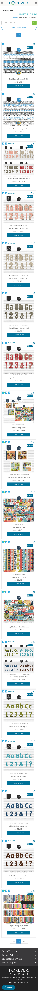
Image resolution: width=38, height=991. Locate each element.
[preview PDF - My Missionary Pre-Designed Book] (31, 442)
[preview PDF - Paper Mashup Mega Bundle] (31, 890)
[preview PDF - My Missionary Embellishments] (31, 592)
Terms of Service (25, 982)
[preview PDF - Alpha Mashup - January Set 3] (31, 791)
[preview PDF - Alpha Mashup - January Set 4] (31, 841)
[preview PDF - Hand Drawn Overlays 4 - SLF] (31, 94)
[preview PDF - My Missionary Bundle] (31, 392)
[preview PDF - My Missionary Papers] (31, 542)
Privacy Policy (12, 982)
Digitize (15, 17)
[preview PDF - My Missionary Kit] (31, 492)
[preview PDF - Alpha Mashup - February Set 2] (31, 243)
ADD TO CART (19, 86)
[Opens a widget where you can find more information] (8, 987)
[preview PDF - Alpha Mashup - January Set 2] (31, 741)
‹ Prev (13, 35)
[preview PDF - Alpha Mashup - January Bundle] (31, 641)
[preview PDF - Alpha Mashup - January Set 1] (31, 691)
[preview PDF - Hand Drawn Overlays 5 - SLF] (31, 44)
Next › (25, 35)
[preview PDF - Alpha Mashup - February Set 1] (31, 193)
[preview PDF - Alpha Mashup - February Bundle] (31, 143)
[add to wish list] (34, 44)
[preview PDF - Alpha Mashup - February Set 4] (31, 343)
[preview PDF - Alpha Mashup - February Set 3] (31, 293)
